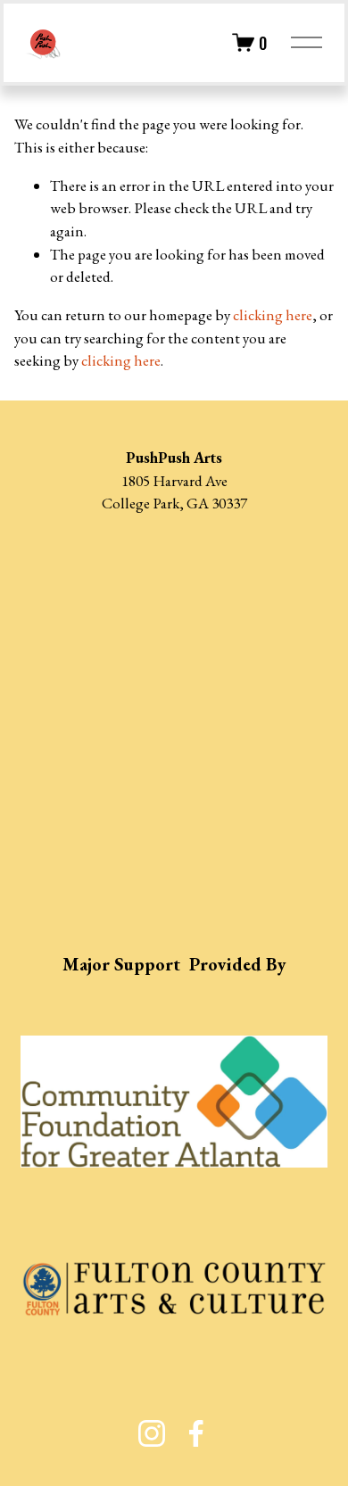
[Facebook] (196, 1433)
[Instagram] (151, 1433)
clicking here (272, 315)
